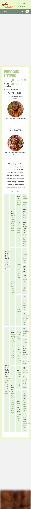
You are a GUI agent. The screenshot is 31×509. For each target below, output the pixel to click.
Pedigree (18, 84)
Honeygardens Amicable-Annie (27, 318)
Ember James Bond (24, 407)
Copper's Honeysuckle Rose (26, 424)
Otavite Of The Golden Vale (25, 239)
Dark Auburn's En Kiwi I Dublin (25, 282)
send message (21, 7)
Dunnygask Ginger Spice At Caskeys (20, 356)
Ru (27, 11)
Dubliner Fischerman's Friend (20, 267)
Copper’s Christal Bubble (7, 380)
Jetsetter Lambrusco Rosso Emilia (15, 188)
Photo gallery (21, 80)
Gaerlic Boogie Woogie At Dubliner (25, 254)
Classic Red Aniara (19, 416)
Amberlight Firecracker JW (26, 333)
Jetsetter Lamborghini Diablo (15, 167)
